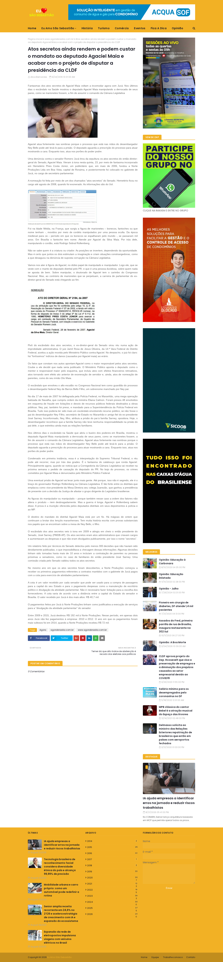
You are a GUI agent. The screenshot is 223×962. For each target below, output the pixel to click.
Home (144, 957)
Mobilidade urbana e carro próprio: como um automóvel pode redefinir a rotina (61, 890)
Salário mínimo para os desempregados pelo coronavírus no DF (174, 692)
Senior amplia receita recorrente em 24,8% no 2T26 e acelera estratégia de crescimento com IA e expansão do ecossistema (61, 914)
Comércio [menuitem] (122, 28)
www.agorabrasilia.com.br (59, 39)
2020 (112, 877)
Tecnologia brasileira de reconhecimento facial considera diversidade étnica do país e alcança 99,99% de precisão (60, 867)
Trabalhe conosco (173, 957)
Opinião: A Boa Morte (172, 642)
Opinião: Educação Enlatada (171, 576)
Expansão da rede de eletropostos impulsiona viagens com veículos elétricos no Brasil (60, 937)
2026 (112, 914)
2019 (112, 871)
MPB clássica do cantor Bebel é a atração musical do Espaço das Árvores (175, 710)
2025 (112, 908)
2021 (112, 884)
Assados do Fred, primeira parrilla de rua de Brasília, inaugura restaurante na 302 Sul (176, 626)
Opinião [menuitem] (177, 28)
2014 (112, 841)
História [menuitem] (87, 28)
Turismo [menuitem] (104, 28)
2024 (112, 902)
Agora (43, 629)
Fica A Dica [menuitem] (159, 28)
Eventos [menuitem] (139, 28)
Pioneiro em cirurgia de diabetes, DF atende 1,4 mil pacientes (176, 606)
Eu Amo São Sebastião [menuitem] (57, 28)
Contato (190, 957)
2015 (112, 847)
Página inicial (35, 39)
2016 (112, 853)
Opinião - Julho (169, 588)
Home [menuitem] (32, 28)
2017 (112, 859)
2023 (112, 896)
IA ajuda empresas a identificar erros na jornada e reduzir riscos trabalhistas (169, 803)
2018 (112, 865)
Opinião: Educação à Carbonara (172, 561)
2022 (112, 890)
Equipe (155, 957)
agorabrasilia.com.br (62, 629)
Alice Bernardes (38, 76)
